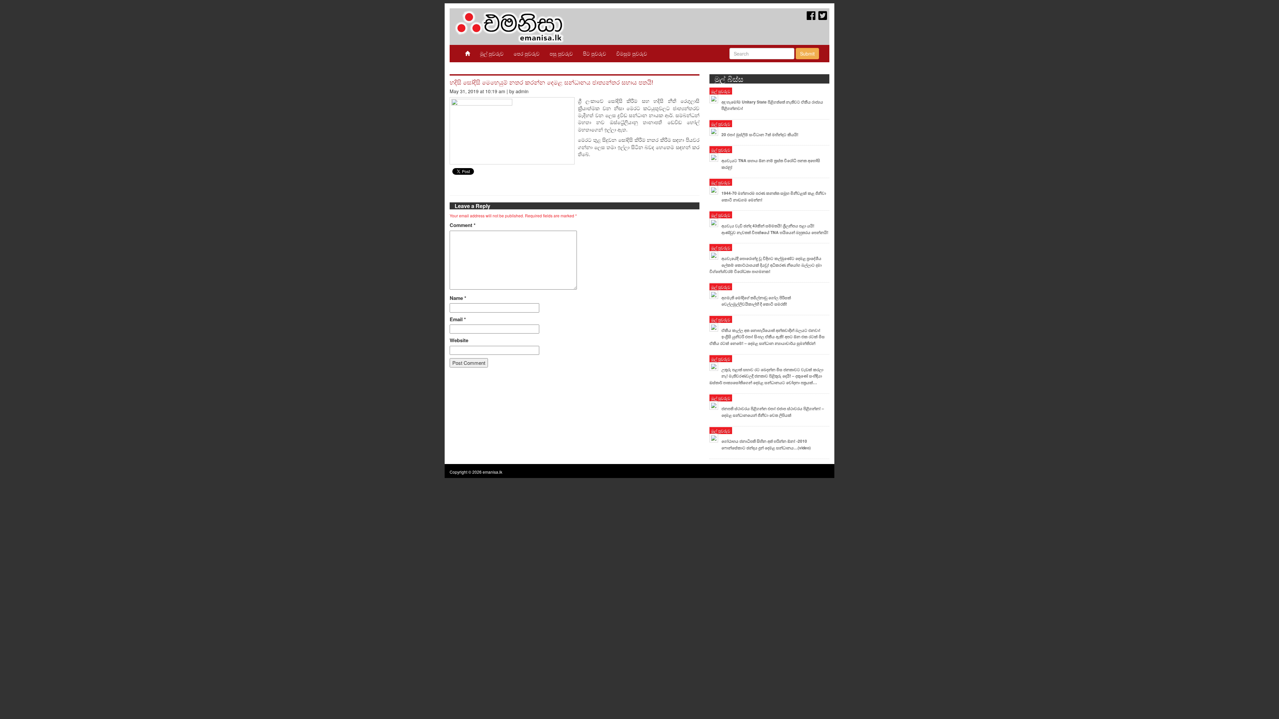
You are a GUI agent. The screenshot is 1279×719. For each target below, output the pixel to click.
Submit (807, 53)
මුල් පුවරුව (492, 53)
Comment (463, 225)
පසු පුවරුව (561, 53)
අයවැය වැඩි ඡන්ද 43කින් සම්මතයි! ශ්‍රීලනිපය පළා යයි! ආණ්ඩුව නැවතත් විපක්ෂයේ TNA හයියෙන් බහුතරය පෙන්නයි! (774, 229)
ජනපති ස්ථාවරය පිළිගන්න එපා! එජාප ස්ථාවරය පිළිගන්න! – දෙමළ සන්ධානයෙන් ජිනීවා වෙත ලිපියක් (772, 411)
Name (458, 298)
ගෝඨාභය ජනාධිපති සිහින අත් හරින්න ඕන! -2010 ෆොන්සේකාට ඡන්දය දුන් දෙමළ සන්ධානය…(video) (766, 444)
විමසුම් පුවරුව (631, 53)
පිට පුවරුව (594, 53)
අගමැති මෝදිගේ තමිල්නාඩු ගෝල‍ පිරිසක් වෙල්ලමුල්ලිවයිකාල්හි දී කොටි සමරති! (756, 301)
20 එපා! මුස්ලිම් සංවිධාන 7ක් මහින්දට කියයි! (759, 134)
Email (458, 319)
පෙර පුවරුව (527, 53)
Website (459, 340)
